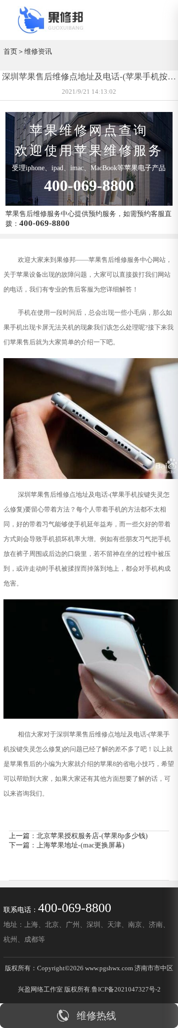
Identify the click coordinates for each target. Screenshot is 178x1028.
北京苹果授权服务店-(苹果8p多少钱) (92, 836)
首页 (10, 51)
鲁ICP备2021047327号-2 (126, 989)
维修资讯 (38, 51)
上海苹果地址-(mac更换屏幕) (81, 845)
